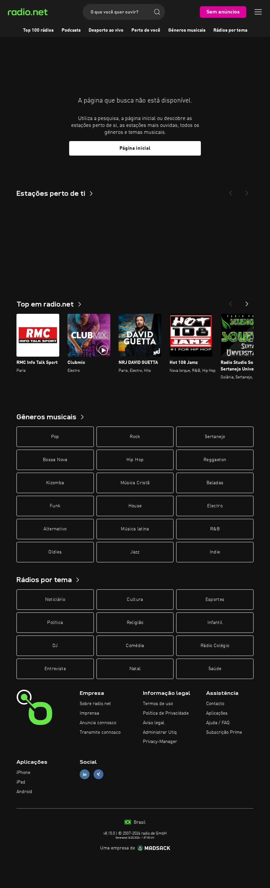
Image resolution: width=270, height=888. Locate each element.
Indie (215, 552)
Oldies (55, 552)
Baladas (214, 483)
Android (24, 791)
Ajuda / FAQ (218, 723)
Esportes (215, 599)
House (135, 506)
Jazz (134, 552)
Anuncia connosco (98, 723)
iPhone (23, 772)
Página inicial (135, 148)
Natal (135, 668)
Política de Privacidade (166, 713)
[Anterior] (230, 302)
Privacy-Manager (160, 741)
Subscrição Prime (224, 732)
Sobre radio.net (95, 703)
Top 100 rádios (38, 30)
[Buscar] (157, 12)
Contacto (215, 703)
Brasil (139, 822)
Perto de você (145, 30)
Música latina (135, 529)
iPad (20, 782)
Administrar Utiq (160, 732)
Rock (135, 436)
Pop (55, 436)
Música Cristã (135, 483)
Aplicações (217, 713)
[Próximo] (247, 302)
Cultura (135, 599)
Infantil (215, 622)
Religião (135, 622)
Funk (55, 506)
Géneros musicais (186, 30)
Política (55, 622)
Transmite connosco (100, 732)
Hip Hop (135, 460)
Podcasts (71, 30)
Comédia (135, 645)
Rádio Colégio (215, 645)
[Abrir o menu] (258, 12)
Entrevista (55, 668)
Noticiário (55, 599)
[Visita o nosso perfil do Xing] (98, 774)
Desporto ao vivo (106, 30)
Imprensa (89, 713)
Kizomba (55, 483)
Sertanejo (215, 436)
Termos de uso (158, 703)
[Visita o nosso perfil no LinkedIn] (84, 774)
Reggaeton (214, 460)
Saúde (215, 668)
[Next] (247, 191)
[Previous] (230, 191)
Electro (214, 506)
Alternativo (55, 529)
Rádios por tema (230, 30)
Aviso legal (153, 723)
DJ (55, 645)
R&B (215, 529)
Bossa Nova (55, 460)
